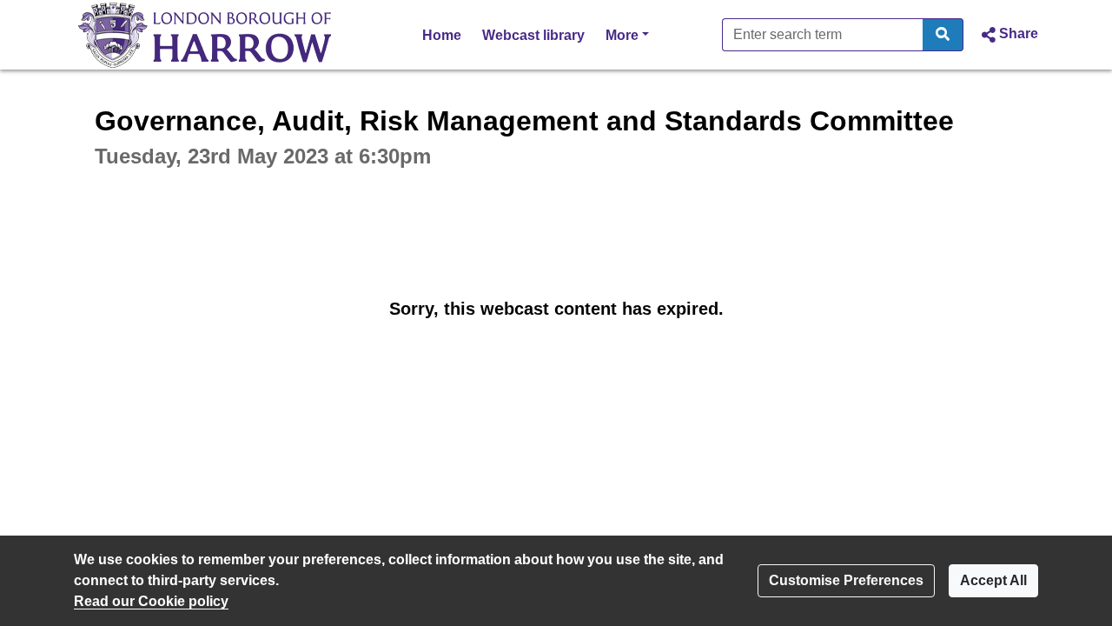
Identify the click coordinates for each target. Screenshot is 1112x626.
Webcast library (533, 35)
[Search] (943, 34)
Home (441, 35)
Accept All (993, 580)
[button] (1007, 34)
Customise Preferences (846, 580)
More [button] (627, 35)
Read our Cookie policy (151, 601)
